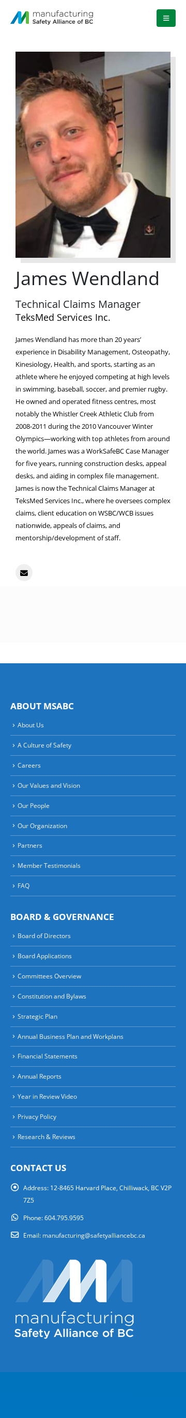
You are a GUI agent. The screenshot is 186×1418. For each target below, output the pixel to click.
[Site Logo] (51, 17)
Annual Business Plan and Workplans (70, 1036)
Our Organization (42, 825)
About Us (31, 725)
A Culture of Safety (44, 745)
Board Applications (45, 956)
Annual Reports (39, 1076)
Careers (29, 765)
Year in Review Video (47, 1096)
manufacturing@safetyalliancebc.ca (93, 1235)
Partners (30, 845)
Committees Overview (49, 976)
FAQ (23, 885)
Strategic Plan (37, 1016)
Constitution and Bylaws (52, 996)
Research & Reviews (46, 1136)
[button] (166, 18)
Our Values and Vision (49, 785)
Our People (34, 805)
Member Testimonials (49, 865)
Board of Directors (44, 935)
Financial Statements (48, 1056)
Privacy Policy (37, 1116)
